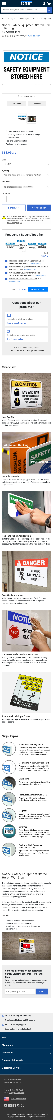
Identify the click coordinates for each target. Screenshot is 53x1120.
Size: (4, 160)
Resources (7, 1052)
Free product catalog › (17, 323)
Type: (4, 171)
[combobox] (26, 10)
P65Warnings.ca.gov (14, 223)
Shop (4, 1037)
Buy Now (12, 208)
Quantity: (6, 194)
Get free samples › (15, 339)
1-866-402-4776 (16, 351)
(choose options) (35, 263)
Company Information (13, 1060)
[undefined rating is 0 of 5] (8, 36)
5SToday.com (25, 1117)
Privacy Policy (10, 1114)
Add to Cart (41, 208)
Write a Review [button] (34, 36)
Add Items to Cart (37, 289)
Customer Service (11, 1068)
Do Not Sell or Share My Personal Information (32, 1114)
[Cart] (49, 4)
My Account (8, 1045)
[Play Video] (31, 119)
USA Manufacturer (18, 1099)
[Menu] (3, 3)
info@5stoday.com (35, 351)
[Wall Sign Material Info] (8, 171)
